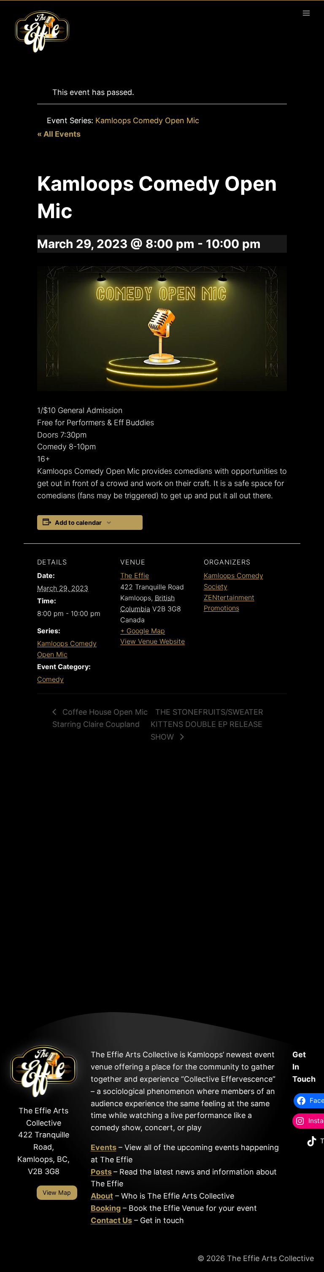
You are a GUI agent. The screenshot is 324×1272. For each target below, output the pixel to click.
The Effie (134, 575)
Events (103, 1147)
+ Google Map (142, 631)
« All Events (59, 134)
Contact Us (111, 1220)
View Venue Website (152, 641)
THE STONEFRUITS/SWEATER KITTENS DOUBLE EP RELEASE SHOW (207, 724)
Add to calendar (78, 522)
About (102, 1195)
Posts (101, 1171)
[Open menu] (306, 12)
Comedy (50, 679)
